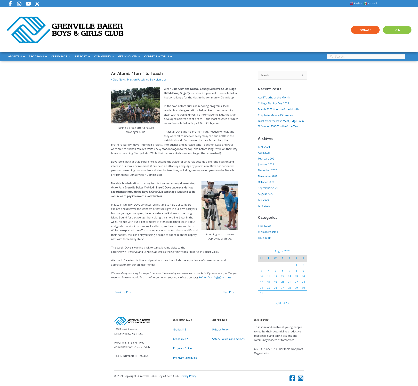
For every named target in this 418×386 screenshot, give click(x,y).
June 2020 (264, 205)
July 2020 (263, 199)
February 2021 (267, 158)
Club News (119, 79)
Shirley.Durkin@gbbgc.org (215, 277)
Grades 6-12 (180, 339)
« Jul (278, 303)
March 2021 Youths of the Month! (278, 109)
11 (268, 276)
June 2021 (264, 147)
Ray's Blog (264, 238)
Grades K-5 (179, 329)
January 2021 (266, 164)
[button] (10, 3)
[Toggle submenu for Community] (113, 56)
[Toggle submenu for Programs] (46, 56)
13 (282, 276)
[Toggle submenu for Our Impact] (70, 56)
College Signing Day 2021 (273, 103)
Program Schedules (185, 358)
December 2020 (267, 170)
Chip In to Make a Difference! (275, 115)
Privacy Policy (220, 329)
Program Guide (182, 348)
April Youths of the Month (274, 97)
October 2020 (266, 182)
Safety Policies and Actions (228, 339)
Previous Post (121, 292)
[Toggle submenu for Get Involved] (139, 56)
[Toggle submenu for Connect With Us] (171, 56)
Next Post (230, 292)
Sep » (286, 303)
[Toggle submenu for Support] (89, 56)
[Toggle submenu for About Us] (24, 56)
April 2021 (264, 152)
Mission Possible (137, 79)
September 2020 (268, 188)
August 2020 (265, 194)
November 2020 (268, 176)
